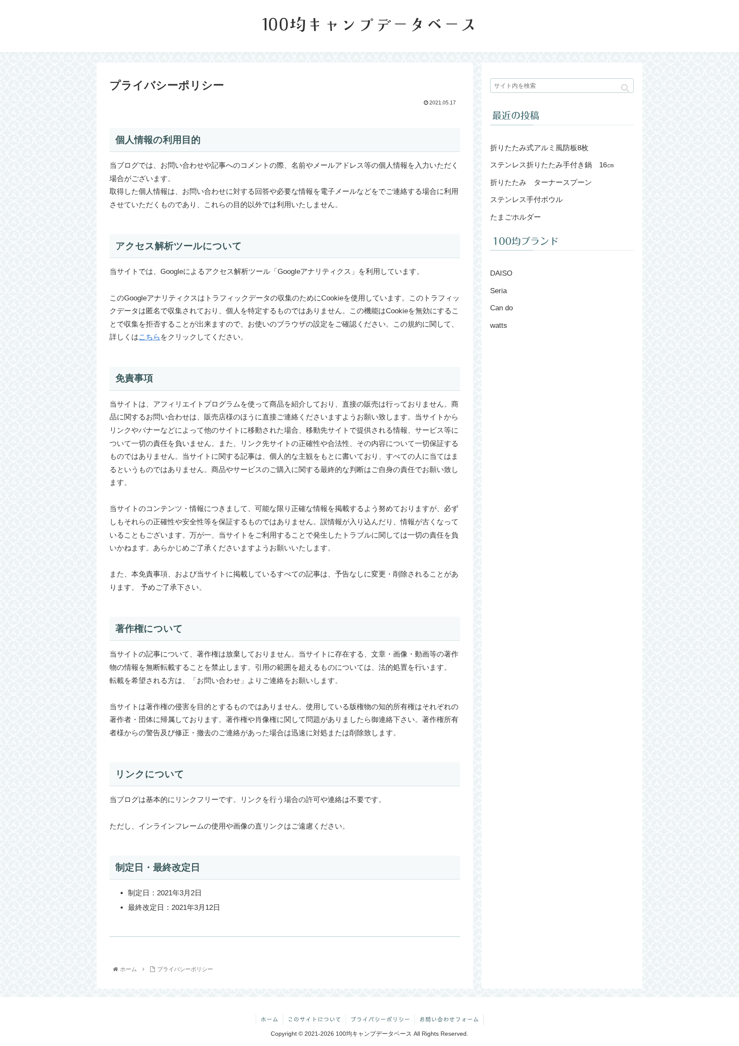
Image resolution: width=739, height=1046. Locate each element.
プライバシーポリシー (380, 1019)
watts (498, 325)
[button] (625, 87)
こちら (149, 337)
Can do (501, 308)
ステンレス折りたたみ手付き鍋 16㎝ (552, 165)
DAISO (501, 273)
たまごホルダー (515, 217)
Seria (498, 291)
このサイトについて (314, 1019)
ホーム (269, 1019)
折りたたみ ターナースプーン (541, 182)
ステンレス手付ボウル (526, 200)
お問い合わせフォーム (449, 1019)
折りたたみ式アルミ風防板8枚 (539, 148)
